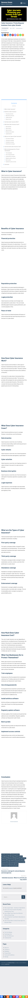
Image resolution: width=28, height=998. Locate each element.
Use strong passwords (10, 154)
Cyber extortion (9, 130)
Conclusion (6, 164)
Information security (20, 860)
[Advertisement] (14, 81)
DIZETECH (7, 964)
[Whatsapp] (20, 35)
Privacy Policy (7, 953)
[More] (23, 35)
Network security (5, 863)
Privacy (16, 863)
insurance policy (13, 862)
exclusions (4, 860)
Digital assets (23, 858)
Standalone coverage (10, 142)
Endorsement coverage (10, 143)
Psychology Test (8, 934)
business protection (15, 854)
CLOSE (14, 105)
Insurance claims (5, 862)
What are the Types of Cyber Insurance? (12, 136)
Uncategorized (5, 28)
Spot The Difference (9, 935)
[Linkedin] (10, 35)
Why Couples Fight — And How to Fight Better (14, 907)
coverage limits (5, 856)
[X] (5, 35)
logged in (11, 888)
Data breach (16, 858)
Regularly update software (11, 158)
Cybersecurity (10, 858)
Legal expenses (9, 133)
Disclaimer (6, 951)
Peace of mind (8, 119)
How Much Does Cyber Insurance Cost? (12, 146)
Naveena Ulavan (6, 2)
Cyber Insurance (19, 856)
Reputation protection (10, 115)
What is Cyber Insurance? (9, 109)
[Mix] (18, 35)
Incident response (11, 860)
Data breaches (8, 126)
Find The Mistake (8, 932)
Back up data (8, 159)
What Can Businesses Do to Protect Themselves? (12, 150)
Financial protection (9, 113)
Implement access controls (11, 161)
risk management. (5, 865)
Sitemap (6, 956)
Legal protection (9, 117)
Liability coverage (21, 862)
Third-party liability (14, 865)
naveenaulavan (19, 28)
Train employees (9, 152)
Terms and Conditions (9, 954)
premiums (12, 863)
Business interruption (10, 131)
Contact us (6, 949)
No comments (4, 30)
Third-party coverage (10, 140)
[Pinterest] (13, 35)
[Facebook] (2, 35)
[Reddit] (8, 35)
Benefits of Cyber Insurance (10, 111)
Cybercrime (4, 858)
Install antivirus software (10, 156)
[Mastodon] (15, 35)
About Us (6, 947)
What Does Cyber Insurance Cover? (11, 124)
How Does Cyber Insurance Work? (11, 121)
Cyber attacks (8, 128)
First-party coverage (10, 138)
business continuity (6, 854)
